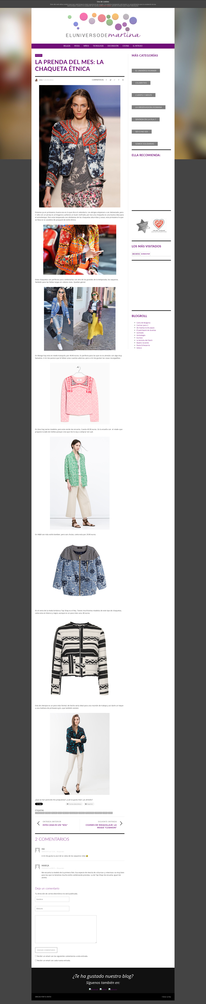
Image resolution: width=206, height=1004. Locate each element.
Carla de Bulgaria (143, 323)
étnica (47, 813)
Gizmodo (140, 333)
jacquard (74, 813)
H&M (60, 813)
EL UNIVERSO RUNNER (145, 70)
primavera (90, 813)
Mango (81, 813)
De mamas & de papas (145, 328)
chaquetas (40, 813)
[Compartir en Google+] (114, 80)
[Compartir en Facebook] (106, 80)
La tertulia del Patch (144, 340)
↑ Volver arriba (166, 997)
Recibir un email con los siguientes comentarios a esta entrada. (62, 956)
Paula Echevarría (143, 345)
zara (110, 813)
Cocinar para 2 (142, 325)
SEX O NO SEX (141, 131)
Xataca (139, 348)
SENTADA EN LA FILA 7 (145, 119)
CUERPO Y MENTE (143, 95)
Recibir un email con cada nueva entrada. (53, 960)
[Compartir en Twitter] (110, 80)
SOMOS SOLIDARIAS (144, 143)
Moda (39, 55)
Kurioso (139, 338)
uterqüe (98, 813)
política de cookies (105, 6)
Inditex (66, 813)
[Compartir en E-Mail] (122, 80)
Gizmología (140, 335)
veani (105, 813)
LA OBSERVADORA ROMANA (148, 107)
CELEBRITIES (141, 82)
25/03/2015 (49, 80)
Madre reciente (142, 343)
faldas (54, 813)
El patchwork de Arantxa (146, 330)
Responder (60, 852)
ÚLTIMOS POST (145, 254)
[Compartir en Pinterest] (118, 80)
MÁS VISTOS (136, 254)
